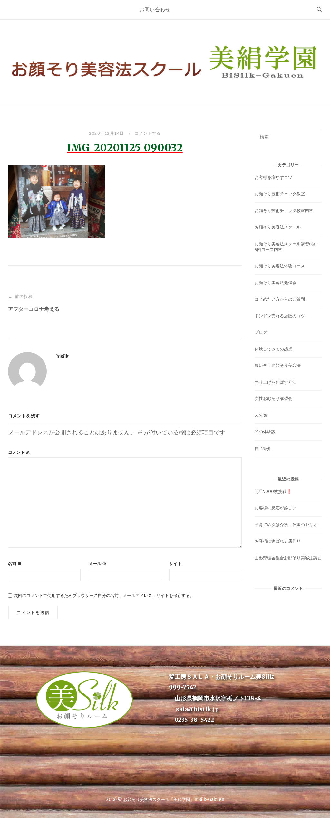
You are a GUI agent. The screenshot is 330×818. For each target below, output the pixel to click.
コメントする (148, 133)
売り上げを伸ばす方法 (275, 382)
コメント (19, 452)
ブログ (261, 332)
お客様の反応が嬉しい (275, 508)
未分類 (261, 415)
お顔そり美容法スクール (278, 227)
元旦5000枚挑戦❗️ (273, 491)
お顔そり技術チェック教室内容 (284, 210)
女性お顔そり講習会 (273, 398)
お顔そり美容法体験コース (280, 266)
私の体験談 (265, 431)
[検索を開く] (319, 10)
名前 (15, 563)
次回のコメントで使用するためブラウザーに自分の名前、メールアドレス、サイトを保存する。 (104, 595)
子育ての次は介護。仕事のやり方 (286, 524)
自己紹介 (263, 448)
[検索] (314, 134)
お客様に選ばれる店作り (278, 541)
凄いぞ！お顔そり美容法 (278, 365)
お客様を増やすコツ (273, 177)
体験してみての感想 (273, 349)
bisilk (62, 356)
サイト (175, 563)
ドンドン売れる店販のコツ (280, 316)
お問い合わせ (155, 9)
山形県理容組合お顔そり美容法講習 (288, 558)
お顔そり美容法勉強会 (275, 282)
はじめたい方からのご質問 (280, 299)
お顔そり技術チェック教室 (280, 194)
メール (97, 563)
